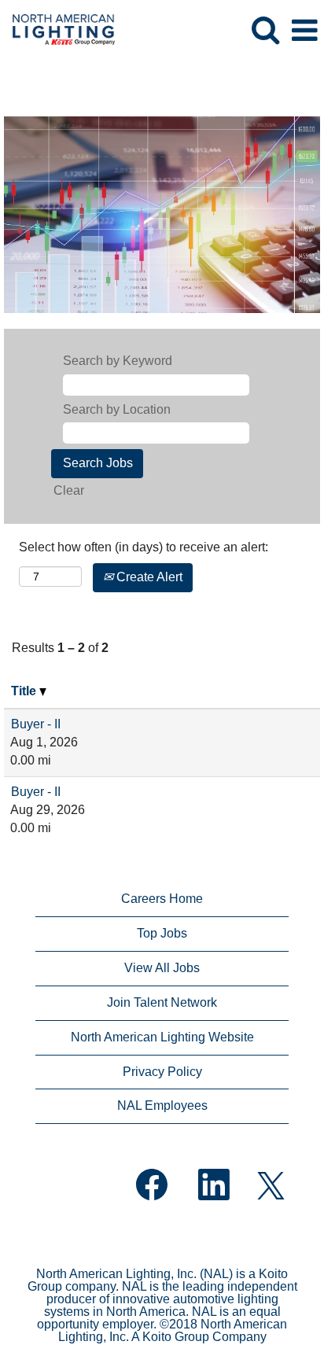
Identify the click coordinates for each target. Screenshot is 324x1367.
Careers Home (162, 898)
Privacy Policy (162, 1071)
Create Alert (147, 577)
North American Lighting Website (162, 1037)
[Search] (265, 30)
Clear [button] (68, 490)
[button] (304, 30)
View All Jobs (162, 968)
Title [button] (25, 691)
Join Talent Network (162, 1002)
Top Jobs (162, 933)
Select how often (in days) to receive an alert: (143, 547)
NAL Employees (162, 1105)
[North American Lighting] (58, 29)
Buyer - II (36, 724)
